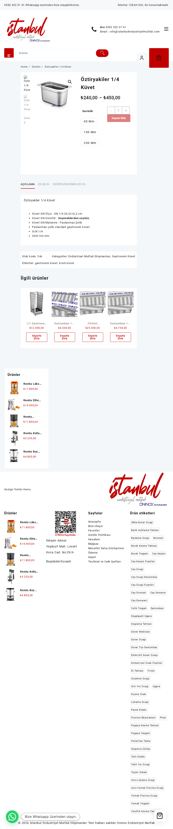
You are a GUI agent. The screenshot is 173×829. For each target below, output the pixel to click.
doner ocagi (138, 639)
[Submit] (102, 53)
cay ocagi (137, 569)
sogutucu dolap (140, 749)
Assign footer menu (17, 489)
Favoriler (94, 530)
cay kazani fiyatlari (143, 561)
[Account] (142, 58)
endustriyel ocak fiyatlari (146, 663)
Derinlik (87, 111)
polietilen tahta (140, 741)
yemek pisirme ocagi (144, 795)
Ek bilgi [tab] (44, 184)
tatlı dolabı (138, 756)
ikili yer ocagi (140, 686)
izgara (156, 686)
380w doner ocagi (142, 522)
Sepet (92, 557)
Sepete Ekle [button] (37, 337)
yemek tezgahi (140, 803)
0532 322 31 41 (116, 27)
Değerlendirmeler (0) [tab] (69, 184)
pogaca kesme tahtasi (145, 725)
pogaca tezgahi (140, 733)
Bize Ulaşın (95, 526)
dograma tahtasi (141, 624)
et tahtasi (137, 670)
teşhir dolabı (139, 772)
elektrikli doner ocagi (144, 655)
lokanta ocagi (140, 702)
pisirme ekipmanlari (143, 717)
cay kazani (158, 553)
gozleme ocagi (140, 678)
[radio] (89, 121)
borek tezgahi (139, 553)
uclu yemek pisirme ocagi (147, 788)
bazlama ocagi (140, 538)
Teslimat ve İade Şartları (104, 561)
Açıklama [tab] (28, 184)
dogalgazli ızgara (141, 616)
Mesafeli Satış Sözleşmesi (106, 548)
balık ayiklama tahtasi (145, 530)
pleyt (163, 717)
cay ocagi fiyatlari (142, 585)
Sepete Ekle (119, 118)
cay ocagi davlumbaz (144, 577)
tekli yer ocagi (140, 764)
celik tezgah (139, 608)
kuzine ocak (138, 694)
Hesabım (94, 539)
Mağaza (93, 543)
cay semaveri (139, 600)
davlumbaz (157, 608)
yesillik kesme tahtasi (145, 811)
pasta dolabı (139, 709)
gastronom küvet (46, 263)
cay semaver (158, 592)
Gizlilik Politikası (99, 534)
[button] (70, 82)
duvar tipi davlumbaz (144, 647)
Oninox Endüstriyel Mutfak (136, 823)
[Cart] (159, 58)
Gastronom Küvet (123, 256)
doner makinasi (140, 631)
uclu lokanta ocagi (143, 780)
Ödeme (93, 552)
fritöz (151, 670)
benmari (158, 538)
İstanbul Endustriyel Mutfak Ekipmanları (58, 823)
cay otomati (138, 592)
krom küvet (66, 263)
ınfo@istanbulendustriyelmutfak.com (135, 31)
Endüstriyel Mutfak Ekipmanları (89, 256)
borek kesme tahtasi (144, 546)
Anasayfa (94, 521)
